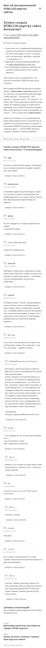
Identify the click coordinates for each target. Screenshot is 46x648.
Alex (17, 139)
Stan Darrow (13, 184)
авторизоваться (10, 613)
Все (28, 139)
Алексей (11, 263)
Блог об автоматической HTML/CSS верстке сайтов (20, 9)
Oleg (9, 158)
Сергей (11, 295)
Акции (24, 139)
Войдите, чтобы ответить (15, 176)
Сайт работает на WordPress (13, 645)
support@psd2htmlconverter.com (21, 64)
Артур (10, 216)
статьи (23, 105)
